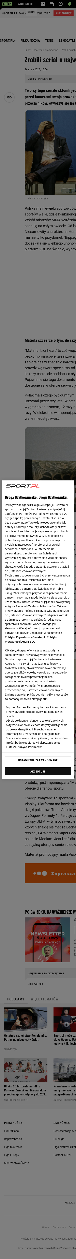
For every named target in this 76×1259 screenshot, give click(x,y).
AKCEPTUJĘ (38, 771)
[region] (38, 629)
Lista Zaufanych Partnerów (24, 746)
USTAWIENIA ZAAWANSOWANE (38, 760)
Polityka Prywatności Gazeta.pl (25, 637)
